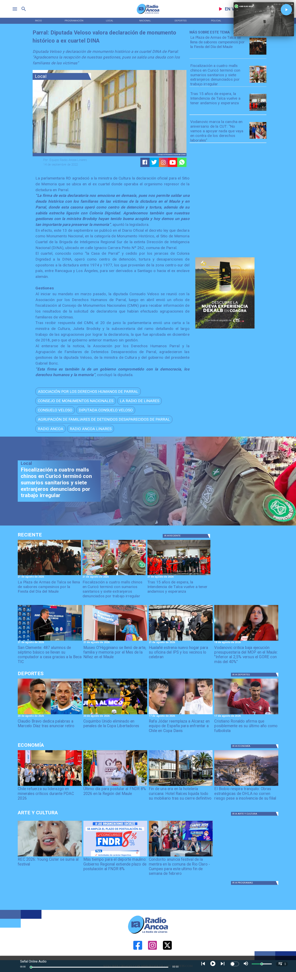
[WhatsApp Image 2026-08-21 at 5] (115, 640)
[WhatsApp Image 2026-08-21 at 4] (181, 640)
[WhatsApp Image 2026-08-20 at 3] (257, 138)
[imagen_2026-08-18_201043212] (246, 640)
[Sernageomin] (50, 785)
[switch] (234, 964)
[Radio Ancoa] (148, 13)
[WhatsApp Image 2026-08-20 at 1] (257, 110)
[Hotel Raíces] (181, 785)
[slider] (31, 967)
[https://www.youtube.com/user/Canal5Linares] (173, 162)
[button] (88, 391)
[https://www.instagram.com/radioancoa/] (163, 162)
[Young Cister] (50, 856)
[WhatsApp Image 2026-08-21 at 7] (257, 82)
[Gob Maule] (115, 785)
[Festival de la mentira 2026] (181, 856)
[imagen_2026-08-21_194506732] (257, 54)
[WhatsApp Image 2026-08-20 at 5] (50, 640)
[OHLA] (246, 785)
